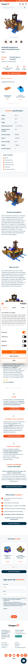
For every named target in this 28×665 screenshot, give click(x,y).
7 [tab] (17, 103)
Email (4, 591)
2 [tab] (10, 103)
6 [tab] (16, 103)
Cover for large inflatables (20, 96)
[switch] (23, 336)
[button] (2, 0)
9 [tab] (18, 388)
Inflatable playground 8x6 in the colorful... (20, 557)
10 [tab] (19, 388)
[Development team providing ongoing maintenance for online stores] (14, 658)
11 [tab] (21, 388)
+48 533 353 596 (22, 0)
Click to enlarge (14, 37)
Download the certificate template (14, 408)
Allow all (14, 352)
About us (17, 646)
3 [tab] (9, 388)
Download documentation (15, 436)
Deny (14, 360)
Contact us (3, 647)
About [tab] (23, 307)
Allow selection (14, 356)
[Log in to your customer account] (20, 4)
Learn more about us (14, 523)
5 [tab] (14, 103)
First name (5, 584)
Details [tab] (14, 307)
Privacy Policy (4, 646)
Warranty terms (5, 644)
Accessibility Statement (20, 647)
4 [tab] (13, 103)
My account (4, 642)
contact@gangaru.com (20, 633)
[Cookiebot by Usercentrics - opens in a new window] (20, 304)
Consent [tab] (5, 307)
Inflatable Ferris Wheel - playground (7, 557)
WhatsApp (19, 636)
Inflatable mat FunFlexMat (7, 96)
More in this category (14, 571)
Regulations (17, 644)
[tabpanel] (7, 92)
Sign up (14, 616)
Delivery (17, 642)
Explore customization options (14, 486)
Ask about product (14, 73)
